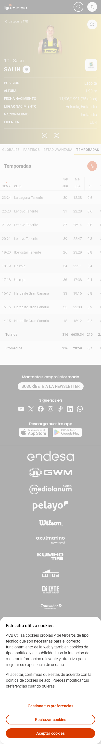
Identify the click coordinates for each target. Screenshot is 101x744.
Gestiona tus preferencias (50, 706)
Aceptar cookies (50, 733)
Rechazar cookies (50, 719)
